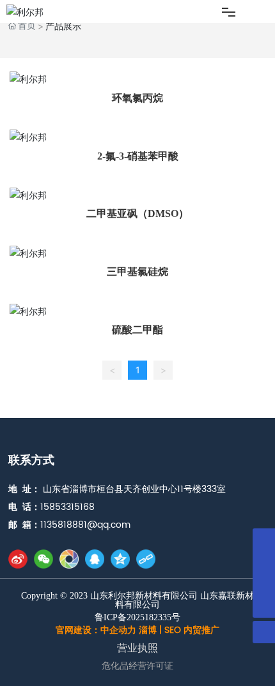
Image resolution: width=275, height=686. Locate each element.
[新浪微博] (18, 559)
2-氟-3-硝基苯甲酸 (137, 156)
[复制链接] (145, 559)
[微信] (43, 559)
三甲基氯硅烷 (137, 271)
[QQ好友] (94, 559)
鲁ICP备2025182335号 (137, 617)
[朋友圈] (69, 559)
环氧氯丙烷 (137, 98)
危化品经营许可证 (137, 666)
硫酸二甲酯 (137, 329)
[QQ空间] (120, 559)
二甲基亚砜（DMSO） (137, 213)
